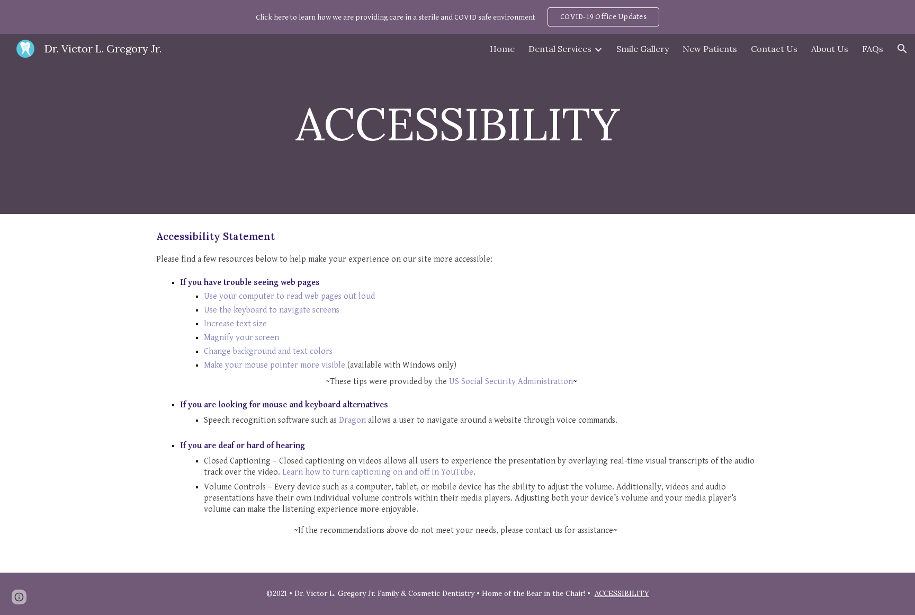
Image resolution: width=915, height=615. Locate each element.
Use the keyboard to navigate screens (271, 310)
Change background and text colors (268, 351)
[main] (457, 123)
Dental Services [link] (559, 48)
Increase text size (235, 324)
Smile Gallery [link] (642, 48)
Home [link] (502, 48)
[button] (902, 48)
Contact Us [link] (774, 48)
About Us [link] (829, 48)
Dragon (352, 420)
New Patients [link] (710, 48)
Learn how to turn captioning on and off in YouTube (377, 472)
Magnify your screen (241, 338)
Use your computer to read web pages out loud (289, 296)
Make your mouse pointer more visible (274, 365)
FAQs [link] (872, 48)
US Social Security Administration (511, 382)
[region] (457, 17)
